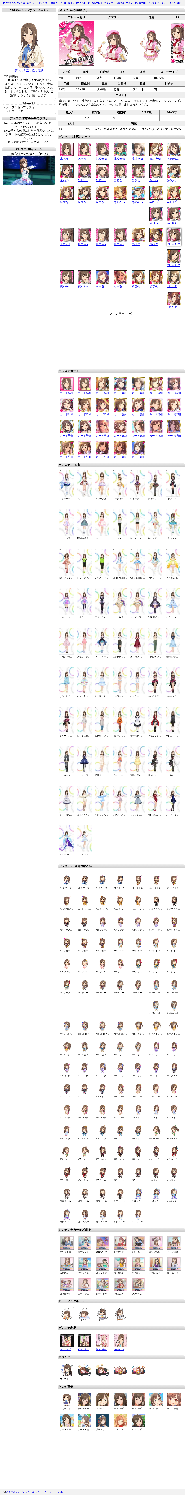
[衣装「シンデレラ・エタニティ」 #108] (84, 1219)
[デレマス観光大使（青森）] (84, 1426)
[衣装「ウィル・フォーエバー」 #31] (120, 968)
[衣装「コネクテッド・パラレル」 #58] (67, 1072)
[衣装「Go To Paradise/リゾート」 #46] (102, 1030)
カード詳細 (67, 393)
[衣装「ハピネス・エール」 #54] (120, 1051)
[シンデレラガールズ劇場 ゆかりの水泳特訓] (84, 1269)
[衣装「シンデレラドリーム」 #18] (138, 926)
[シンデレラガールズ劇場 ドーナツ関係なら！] (120, 1248)
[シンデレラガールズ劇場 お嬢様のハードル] (156, 1269)
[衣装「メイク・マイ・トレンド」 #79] (67, 1135)
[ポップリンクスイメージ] (102, 1426)
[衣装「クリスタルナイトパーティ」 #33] (156, 968)
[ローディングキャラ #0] (67, 1319)
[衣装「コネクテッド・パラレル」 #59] (84, 1072)
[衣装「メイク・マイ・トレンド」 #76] (138, 1114)
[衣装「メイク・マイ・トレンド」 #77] (156, 1114)
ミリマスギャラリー (158, 3)
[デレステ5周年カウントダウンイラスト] (156, 1405)
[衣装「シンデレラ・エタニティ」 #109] (102, 1219)
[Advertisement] (90, 341)
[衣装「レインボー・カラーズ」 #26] (156, 947)
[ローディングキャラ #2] (102, 1319)
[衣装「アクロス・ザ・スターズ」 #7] (67, 905)
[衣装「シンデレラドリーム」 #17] (120, 926)
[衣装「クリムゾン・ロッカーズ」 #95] (102, 1177)
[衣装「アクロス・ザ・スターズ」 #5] (156, 884)
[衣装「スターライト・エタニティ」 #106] (174, 1198)
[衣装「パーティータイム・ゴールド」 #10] (120, 905)
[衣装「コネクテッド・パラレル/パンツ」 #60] (102, 1072)
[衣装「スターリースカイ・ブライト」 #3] (120, 884)
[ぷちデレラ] (67, 1405)
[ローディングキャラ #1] (84, 1319)
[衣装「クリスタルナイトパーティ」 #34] (174, 968)
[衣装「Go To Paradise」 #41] (174, 989)
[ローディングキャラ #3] (120, 1319)
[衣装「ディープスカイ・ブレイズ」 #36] (84, 989)
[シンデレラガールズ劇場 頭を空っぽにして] (174, 1269)
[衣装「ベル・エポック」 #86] (67, 1156)
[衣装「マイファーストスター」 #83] (138, 1135)
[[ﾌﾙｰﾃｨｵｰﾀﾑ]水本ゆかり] (76, 64)
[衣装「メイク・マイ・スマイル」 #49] (156, 1030)
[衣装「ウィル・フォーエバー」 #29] (84, 968)
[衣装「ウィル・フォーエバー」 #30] (102, 968)
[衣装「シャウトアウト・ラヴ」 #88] (102, 1156)
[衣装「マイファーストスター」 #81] (102, 1135)
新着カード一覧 (58, 3)
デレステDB (140, 3)
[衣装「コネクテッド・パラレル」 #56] (156, 1051)
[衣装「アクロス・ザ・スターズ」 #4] (138, 884)
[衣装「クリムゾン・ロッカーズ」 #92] (174, 1156)
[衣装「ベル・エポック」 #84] (156, 1135)
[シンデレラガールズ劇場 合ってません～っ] (102, 1269)
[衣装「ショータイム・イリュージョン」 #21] (67, 947)
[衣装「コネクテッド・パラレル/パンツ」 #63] (156, 1072)
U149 (60, 1491)
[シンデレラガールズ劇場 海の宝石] (138, 1269)
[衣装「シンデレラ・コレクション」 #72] (67, 1114)
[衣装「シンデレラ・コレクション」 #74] (102, 1114)
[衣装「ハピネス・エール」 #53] (102, 1051)
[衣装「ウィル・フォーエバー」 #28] (67, 968)
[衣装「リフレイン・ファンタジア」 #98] (156, 1177)
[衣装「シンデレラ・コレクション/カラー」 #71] (174, 1093)
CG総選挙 (119, 3)
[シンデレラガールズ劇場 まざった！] (138, 1248)
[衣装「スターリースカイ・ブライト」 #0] (67, 884)
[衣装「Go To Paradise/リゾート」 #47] (120, 1030)
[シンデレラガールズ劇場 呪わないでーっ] (102, 1248)
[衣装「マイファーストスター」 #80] (84, 1135)
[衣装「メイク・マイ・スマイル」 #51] (67, 1051)
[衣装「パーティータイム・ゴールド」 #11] (138, 905)
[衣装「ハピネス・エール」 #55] (138, 1051)
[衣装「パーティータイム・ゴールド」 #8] (84, 905)
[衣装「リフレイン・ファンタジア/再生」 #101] (84, 1198)
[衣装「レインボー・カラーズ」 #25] (138, 947)
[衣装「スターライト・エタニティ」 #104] (138, 1198)
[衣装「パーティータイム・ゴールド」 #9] (102, 905)
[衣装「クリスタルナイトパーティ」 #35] (67, 989)
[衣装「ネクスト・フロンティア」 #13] (174, 905)
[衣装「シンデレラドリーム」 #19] (156, 926)
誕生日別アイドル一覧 (79, 3)
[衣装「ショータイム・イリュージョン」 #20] (174, 926)
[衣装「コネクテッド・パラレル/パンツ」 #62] (138, 1072)
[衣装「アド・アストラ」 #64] (174, 1072)
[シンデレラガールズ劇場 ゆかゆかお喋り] (138, 1290)
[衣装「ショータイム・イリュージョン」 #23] (102, 947)
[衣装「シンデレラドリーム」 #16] (102, 926)
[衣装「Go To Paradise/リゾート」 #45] (84, 1030)
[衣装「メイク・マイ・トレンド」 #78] (174, 1114)
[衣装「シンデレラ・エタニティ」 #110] (120, 1219)
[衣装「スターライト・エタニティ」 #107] (67, 1219)
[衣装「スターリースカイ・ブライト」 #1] (84, 884)
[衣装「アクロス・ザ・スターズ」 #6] (174, 884)
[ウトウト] (67, 1375)
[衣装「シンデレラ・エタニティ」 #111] (138, 1219)
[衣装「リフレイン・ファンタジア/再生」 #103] (120, 1198)
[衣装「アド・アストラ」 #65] (67, 1093)
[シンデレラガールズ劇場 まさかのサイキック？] (67, 1290)
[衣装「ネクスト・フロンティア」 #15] (84, 926)
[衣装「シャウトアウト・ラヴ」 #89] (120, 1156)
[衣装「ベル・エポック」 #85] (174, 1135)
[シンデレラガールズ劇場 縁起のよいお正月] (120, 1290)
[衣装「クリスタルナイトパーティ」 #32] (138, 968)
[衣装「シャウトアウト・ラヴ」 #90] (138, 1156)
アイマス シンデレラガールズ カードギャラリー (26, 3)
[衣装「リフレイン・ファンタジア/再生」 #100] (67, 1198)
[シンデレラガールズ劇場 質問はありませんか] (67, 1269)
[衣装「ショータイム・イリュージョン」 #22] (84, 947)
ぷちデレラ (97, 3)
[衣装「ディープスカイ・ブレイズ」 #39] (138, 989)
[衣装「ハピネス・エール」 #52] (84, 1051)
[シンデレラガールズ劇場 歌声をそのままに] (102, 1290)
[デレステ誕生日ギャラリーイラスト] (174, 1405)
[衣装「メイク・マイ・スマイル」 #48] (138, 1030)
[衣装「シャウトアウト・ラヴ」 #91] (156, 1156)
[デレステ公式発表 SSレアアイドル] (84, 1405)
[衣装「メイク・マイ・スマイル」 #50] (174, 1030)
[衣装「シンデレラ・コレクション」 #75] (120, 1114)
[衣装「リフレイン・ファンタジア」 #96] (120, 1177)
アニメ (129, 3)
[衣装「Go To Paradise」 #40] (156, 989)
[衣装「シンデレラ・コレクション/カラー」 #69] (138, 1093)
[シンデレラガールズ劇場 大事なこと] (84, 1248)
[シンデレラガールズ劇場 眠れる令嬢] (67, 1248)
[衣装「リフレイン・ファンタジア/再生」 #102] (102, 1198)
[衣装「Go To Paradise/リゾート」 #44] (67, 1030)
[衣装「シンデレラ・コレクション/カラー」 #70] (156, 1093)
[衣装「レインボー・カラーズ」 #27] (174, 947)
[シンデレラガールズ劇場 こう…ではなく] (84, 1290)
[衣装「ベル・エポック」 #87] (84, 1156)
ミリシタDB (175, 3)
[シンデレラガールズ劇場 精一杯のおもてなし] (120, 1269)
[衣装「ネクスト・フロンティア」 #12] (156, 905)
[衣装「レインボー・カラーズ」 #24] (120, 947)
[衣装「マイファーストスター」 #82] (120, 1135)
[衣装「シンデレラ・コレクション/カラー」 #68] (120, 1093)
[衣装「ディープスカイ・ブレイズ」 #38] (120, 989)
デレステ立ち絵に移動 (28, 70)
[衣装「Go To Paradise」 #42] (156, 1010)
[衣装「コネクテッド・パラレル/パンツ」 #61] (120, 1072)
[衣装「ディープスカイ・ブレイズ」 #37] (102, 989)
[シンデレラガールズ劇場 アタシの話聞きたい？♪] (174, 1248)
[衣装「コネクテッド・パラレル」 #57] (174, 1051)
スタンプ (108, 3)
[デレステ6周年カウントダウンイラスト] (120, 1426)
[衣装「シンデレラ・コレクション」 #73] (84, 1114)
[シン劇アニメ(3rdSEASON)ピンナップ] (102, 1405)
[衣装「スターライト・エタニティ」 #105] (156, 1198)
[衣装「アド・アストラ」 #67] (102, 1093)
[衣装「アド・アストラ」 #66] (84, 1093)
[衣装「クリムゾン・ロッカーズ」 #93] (67, 1177)
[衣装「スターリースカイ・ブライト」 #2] (102, 884)
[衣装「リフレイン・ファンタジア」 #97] (138, 1177)
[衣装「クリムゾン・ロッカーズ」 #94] (84, 1177)
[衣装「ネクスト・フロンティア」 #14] (67, 926)
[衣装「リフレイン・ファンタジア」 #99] (174, 1177)
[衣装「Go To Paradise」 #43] (174, 1010)
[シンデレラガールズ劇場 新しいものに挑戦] (156, 1248)
